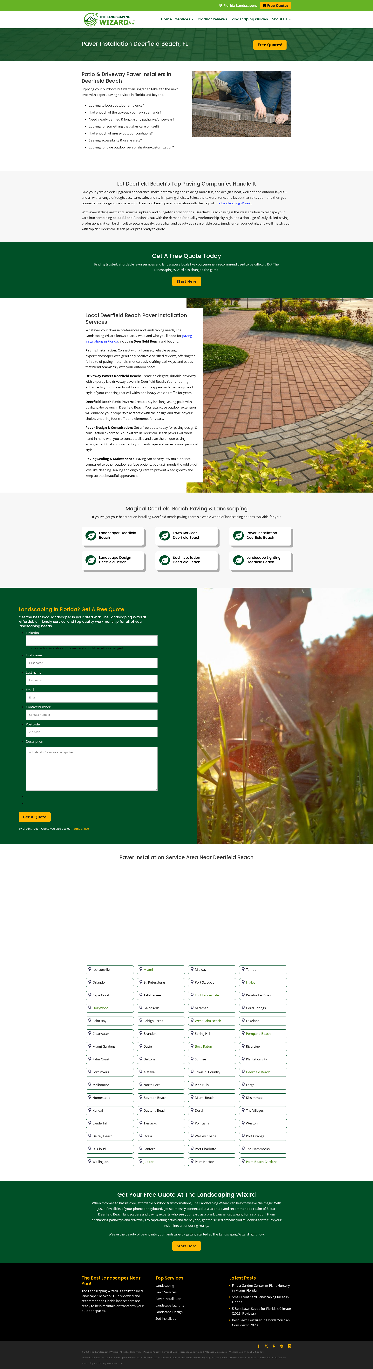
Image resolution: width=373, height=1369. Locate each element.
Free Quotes (277, 5)
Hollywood (100, 1008)
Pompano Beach (258, 1033)
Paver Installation (168, 1298)
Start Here (187, 281)
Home (166, 19)
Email (30, 689)
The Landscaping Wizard (233, 203)
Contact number (38, 707)
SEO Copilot (256, 1351)
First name (34, 655)
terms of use (80, 828)
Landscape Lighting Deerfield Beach (264, 559)
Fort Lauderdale (207, 995)
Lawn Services (166, 1292)
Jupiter (149, 1161)
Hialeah (251, 982)
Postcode (33, 724)
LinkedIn (32, 633)
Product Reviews (212, 19)
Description (34, 741)
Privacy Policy (151, 1351)
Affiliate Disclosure (216, 1351)
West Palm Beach (208, 1021)
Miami (148, 969)
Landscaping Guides (249, 19)
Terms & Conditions (191, 1351)
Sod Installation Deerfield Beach (186, 559)
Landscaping (164, 1285)
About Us (279, 19)
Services (182, 19)
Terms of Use (169, 1351)
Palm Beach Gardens (261, 1161)
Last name (34, 672)
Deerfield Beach (258, 1072)
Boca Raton (203, 1046)
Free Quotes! (270, 44)
